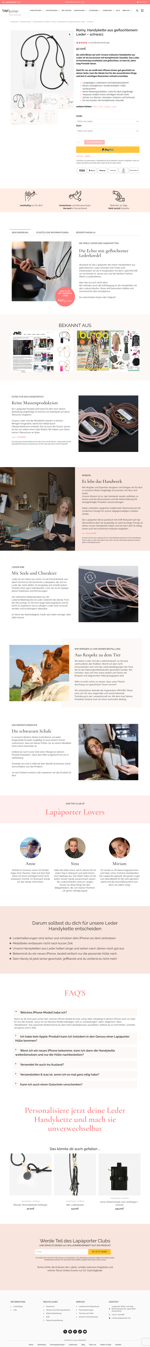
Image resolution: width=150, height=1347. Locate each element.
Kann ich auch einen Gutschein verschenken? (51, 1084)
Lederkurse (107, 10)
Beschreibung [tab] (20, 232)
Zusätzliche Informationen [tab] (52, 232)
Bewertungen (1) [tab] (85, 232)
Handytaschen (35, 10)
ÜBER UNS (125, 10)
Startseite (14, 22)
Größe (79, 116)
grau (114, 106)
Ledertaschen (79, 10)
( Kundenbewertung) (98, 42)
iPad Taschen (66, 10)
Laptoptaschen (51, 10)
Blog (118, 10)
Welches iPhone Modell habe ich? (43, 1012)
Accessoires (93, 10)
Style (78, 125)
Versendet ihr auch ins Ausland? (42, 1064)
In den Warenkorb (94, 142)
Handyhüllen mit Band (41, 22)
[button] (137, 11)
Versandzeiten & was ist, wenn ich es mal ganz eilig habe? (59, 1074)
